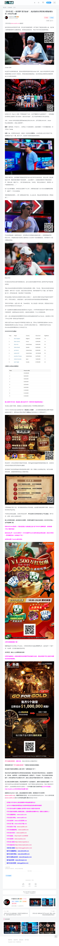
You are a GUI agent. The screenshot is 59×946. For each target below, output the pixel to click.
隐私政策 (21, 939)
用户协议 (27, 939)
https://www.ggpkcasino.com (23, 848)
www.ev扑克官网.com (21, 820)
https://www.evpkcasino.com (23, 845)
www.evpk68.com (21, 833)
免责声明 (16, 939)
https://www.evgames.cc (22, 842)
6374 (18, 901)
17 (13, 901)
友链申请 (10, 939)
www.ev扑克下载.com (21, 823)
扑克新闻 (10, 7)
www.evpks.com (22, 814)
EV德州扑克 (11, 17)
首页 (5, 7)
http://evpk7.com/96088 (21, 836)
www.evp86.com (15, 23)
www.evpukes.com (20, 839)
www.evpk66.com (22, 826)
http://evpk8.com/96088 (11, 789)
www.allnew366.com (24, 854)
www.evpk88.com (23, 830)
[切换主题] (55, 936)
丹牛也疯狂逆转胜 (18, 765)
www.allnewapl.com (21, 860)
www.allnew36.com (23, 851)
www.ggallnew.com (22, 863)
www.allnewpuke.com (25, 857)
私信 (52, 17)
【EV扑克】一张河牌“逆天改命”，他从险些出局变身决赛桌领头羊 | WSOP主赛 (29, 12)
